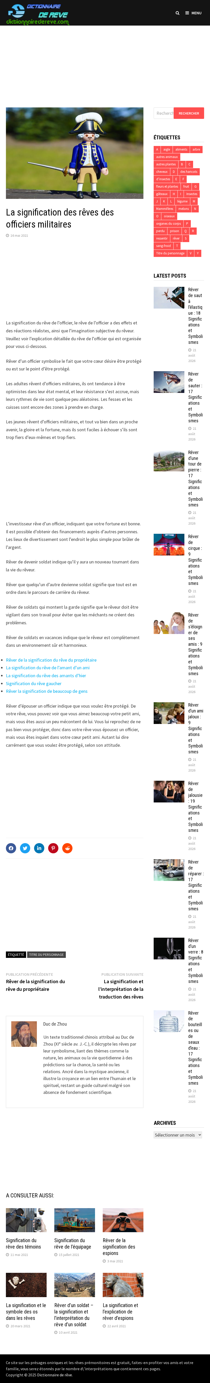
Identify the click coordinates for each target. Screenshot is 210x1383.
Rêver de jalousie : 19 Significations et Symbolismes (195, 807)
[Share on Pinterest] (53, 848)
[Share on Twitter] (25, 848)
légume (182, 201)
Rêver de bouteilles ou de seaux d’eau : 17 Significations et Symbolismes (195, 1048)
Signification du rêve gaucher (33, 683)
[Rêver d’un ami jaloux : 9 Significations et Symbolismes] (169, 706)
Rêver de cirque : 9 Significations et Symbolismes (195, 560)
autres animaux (167, 157)
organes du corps (168, 223)
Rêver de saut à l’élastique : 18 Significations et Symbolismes (195, 316)
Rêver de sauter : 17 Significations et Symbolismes (195, 397)
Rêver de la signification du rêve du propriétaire (51, 660)
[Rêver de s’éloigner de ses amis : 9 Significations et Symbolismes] (169, 616)
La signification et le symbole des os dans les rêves (26, 1311)
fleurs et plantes (167, 186)
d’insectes (163, 179)
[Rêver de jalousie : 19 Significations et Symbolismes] (169, 784)
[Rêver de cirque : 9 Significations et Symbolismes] (169, 537)
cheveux (161, 171)
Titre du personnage (46, 954)
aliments (181, 149)
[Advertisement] (105, 61)
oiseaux (169, 216)
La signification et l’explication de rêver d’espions (120, 1311)
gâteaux (161, 194)
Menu (197, 12)
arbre (196, 149)
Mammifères (164, 209)
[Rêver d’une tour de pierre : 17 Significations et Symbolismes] (169, 453)
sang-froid (163, 246)
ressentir (161, 238)
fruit (186, 186)
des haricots (188, 171)
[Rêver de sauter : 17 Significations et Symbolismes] (169, 375)
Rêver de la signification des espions (119, 1246)
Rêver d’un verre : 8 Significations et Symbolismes (195, 961)
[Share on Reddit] (67, 848)
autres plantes (166, 164)
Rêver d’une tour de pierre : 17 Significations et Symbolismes (195, 479)
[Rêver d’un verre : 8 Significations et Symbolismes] (169, 941)
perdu (160, 231)
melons (183, 209)
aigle (166, 149)
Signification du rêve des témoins (23, 1243)
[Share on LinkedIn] (39, 848)
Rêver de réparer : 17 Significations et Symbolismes (196, 885)
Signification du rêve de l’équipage (72, 1243)
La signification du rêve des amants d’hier (46, 675)
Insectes (191, 194)
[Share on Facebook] (11, 848)
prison (174, 231)
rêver (176, 238)
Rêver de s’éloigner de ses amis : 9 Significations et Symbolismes (195, 644)
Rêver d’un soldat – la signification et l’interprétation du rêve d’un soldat (73, 1315)
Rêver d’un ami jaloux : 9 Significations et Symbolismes (195, 728)
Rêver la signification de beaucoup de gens (47, 691)
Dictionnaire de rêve (54, 1374)
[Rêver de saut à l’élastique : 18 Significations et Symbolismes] (169, 290)
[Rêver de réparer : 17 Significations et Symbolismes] (169, 863)
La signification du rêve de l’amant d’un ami (48, 668)
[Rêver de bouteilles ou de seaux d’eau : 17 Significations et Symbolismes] (169, 1014)
